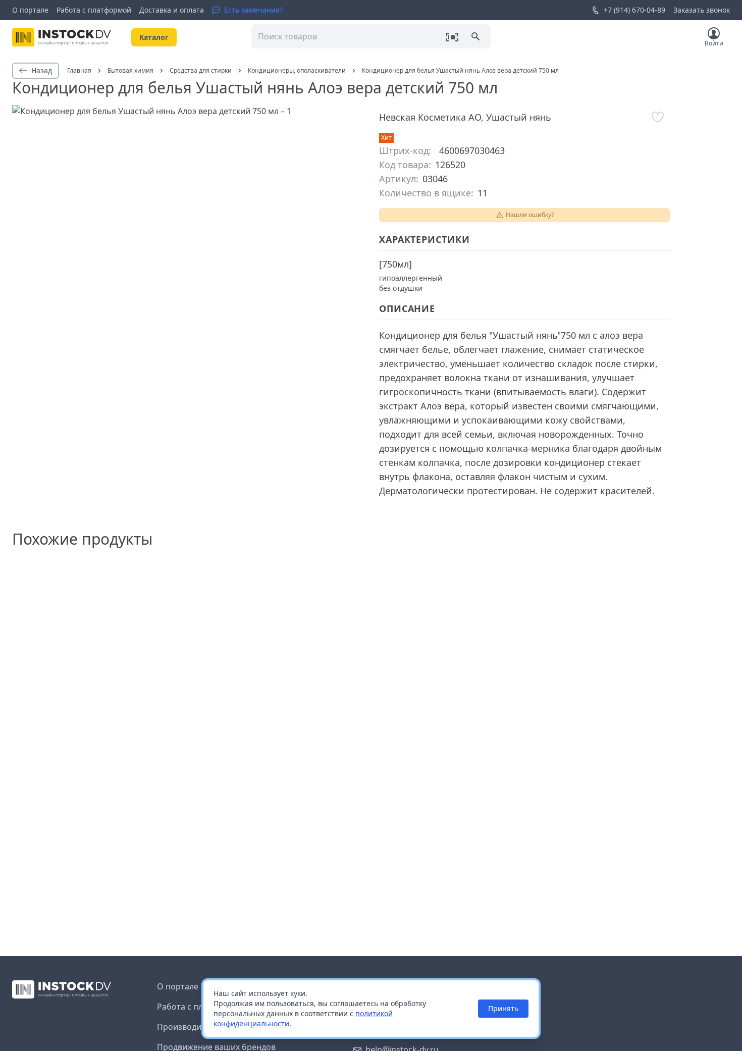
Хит (386, 137)
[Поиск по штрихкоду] (452, 37)
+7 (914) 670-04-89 (634, 10)
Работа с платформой (94, 10)
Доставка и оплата (171, 10)
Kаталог (154, 37)
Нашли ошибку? (530, 215)
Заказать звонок (701, 10)
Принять (503, 1008)
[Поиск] (476, 37)
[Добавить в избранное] (658, 117)
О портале (30, 10)
